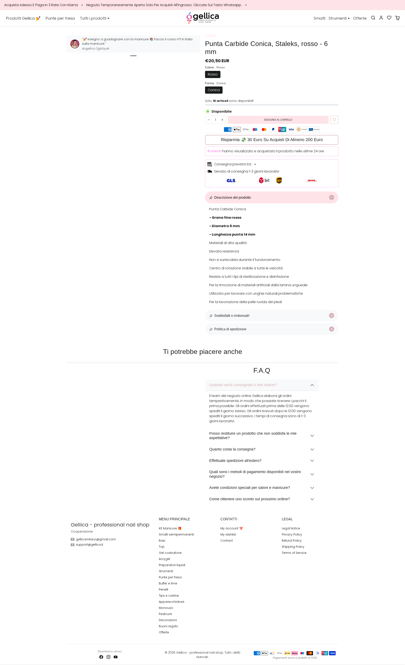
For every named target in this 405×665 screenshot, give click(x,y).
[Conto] (381, 18)
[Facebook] (101, 657)
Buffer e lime (168, 583)
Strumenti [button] (338, 18)
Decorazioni (168, 620)
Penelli (163, 589)
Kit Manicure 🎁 (170, 528)
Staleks (210, 35)
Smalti (319, 18)
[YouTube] (115, 657)
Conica (214, 90)
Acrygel (164, 559)
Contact (226, 540)
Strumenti (166, 571)
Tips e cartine (169, 596)
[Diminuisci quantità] (209, 120)
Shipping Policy (293, 547)
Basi (162, 540)
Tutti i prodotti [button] (93, 18)
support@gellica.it (89, 544)
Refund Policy (292, 540)
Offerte (360, 18)
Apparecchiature (171, 602)
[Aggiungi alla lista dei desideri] (334, 120)
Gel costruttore (170, 553)
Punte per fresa (60, 18)
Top (162, 547)
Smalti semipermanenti (176, 534)
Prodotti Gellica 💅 (23, 18)
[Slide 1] (133, 55)
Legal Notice (291, 528)
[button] (373, 18)
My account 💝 (231, 528)
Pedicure (165, 614)
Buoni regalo (168, 626)
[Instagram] (108, 657)
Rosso (213, 74)
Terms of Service (294, 553)
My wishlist (228, 534)
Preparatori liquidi (172, 565)
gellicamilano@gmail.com (96, 539)
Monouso (166, 608)
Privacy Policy (292, 534)
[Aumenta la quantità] (222, 120)
